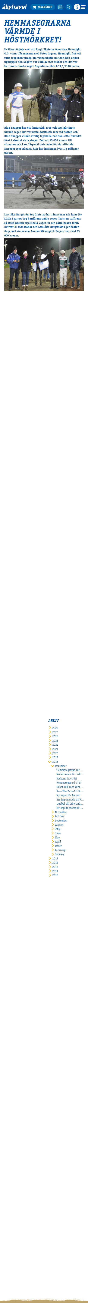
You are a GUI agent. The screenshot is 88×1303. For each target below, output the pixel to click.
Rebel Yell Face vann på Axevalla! (70, 787)
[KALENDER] (60, 7)
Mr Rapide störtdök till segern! (70, 808)
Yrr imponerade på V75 (70, 800)
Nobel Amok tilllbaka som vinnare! (70, 774)
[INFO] (77, 7)
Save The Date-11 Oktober (70, 791)
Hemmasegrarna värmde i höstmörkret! (70, 770)
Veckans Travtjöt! (67, 779)
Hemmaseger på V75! (69, 783)
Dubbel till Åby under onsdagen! (70, 804)
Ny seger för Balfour (69, 795)
